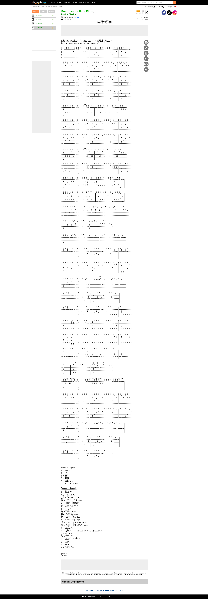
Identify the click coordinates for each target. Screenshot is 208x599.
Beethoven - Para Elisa (77, 11)
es (114, 597)
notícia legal (99, 597)
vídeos (87, 2)
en (117, 597)
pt (119, 597)
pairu (146, 19)
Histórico (51, 12)
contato (123, 597)
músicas (52, 2)
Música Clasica (68, 14)
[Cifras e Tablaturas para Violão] (39, 4)
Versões (35, 12)
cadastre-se (149, 7)
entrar (160, 7)
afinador (67, 2)
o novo (81, 2)
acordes (59, 2)
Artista (43, 12)
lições (93, 2)
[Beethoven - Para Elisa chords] (114, 590)
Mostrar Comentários (73, 581)
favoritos (74, 2)
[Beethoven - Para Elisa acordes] (95, 590)
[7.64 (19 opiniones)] (139, 11)
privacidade (108, 597)
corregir (76, 17)
